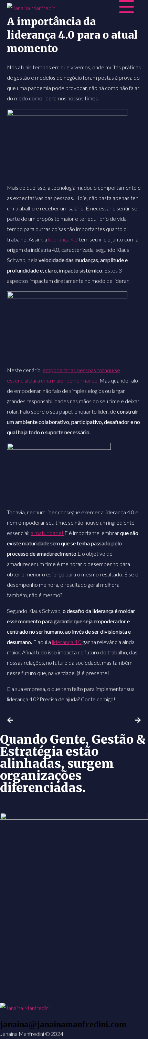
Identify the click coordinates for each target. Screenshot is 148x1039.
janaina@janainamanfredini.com (63, 1024)
